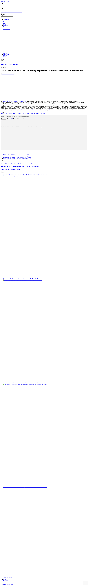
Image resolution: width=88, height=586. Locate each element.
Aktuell (5, 53)
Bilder (6, 64)
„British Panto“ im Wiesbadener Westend (10, 169)
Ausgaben (5, 25)
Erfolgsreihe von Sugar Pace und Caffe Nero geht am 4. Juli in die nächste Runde (19, 166)
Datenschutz (6, 582)
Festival (9, 64)
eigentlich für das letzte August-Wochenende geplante (14, 101)
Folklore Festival (26, 103)
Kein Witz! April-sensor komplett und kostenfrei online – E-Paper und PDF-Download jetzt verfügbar (23, 113)
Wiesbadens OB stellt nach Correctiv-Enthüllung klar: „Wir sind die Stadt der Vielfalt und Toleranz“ (25, 487)
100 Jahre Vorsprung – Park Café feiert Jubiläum (36, 174)
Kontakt (5, 26)
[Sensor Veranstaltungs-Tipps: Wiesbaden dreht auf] (3, 124)
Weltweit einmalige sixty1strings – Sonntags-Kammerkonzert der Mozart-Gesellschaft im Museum (24, 278)
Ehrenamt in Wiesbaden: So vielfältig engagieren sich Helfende (17, 157)
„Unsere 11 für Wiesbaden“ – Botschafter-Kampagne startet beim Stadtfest (18, 163)
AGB (4, 579)
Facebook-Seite (35, 109)
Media (4, 24)
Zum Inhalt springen (5, 1)
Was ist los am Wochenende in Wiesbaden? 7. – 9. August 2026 (17, 158)
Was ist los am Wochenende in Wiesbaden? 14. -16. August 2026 (17, 155)
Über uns (5, 21)
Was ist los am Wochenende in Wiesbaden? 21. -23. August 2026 (17, 154)
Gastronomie (6, 54)
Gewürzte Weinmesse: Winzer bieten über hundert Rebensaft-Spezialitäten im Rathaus (22, 382)
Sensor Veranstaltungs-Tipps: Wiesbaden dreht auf (15, 116)
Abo (4, 23)
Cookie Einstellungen (8, 584)
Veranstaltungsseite (53, 109)
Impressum (5, 580)
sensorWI (11, 118)
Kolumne (5, 55)
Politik (4, 56)
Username (3, 14)
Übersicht (5, 52)
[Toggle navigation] (1, 13)
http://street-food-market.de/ (22, 109)
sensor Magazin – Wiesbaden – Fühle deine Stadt (11, 12)
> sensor (6, 19)
